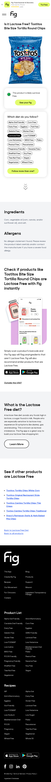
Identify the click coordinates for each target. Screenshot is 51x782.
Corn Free (32, 122)
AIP (5, 691)
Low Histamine (14, 140)
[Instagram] (11, 766)
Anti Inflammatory (33, 619)
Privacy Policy (31, 774)
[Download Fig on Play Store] (30, 755)
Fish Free (35, 127)
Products (29, 577)
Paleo (39, 140)
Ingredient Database (11, 778)
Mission (29, 587)
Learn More (17, 443)
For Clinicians (10, 592)
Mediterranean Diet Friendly (34, 648)
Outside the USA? (13, 382)
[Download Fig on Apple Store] (12, 755)
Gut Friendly (9, 705)
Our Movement (10, 587)
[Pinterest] (25, 766)
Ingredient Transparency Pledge (36, 593)
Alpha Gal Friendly (16, 122)
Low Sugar (30, 715)
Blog (27, 572)
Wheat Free (27, 162)
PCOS (7, 724)
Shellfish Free (14, 153)
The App (7, 572)
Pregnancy (8, 729)
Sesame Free (34, 149)
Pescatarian (28, 144)
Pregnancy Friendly (16, 149)
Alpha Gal (30, 691)
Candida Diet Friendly (13, 623)
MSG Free (29, 140)
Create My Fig (10, 577)
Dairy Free (12, 127)
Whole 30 (30, 738)
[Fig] (13, 14)
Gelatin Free (13, 131)
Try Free (44, 5)
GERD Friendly (31, 633)
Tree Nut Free (14, 158)
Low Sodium (9, 715)
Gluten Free (28, 131)
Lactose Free (14, 135)
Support (29, 582)
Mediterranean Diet (12, 720)
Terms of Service (19, 774)
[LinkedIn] (17, 766)
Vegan (26, 158)
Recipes (7, 582)
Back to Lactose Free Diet (16, 530)
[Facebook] (5, 766)
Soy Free (27, 153)
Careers (7, 598)
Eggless (24, 127)
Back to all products (13, 533)
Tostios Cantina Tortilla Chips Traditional (26, 511)
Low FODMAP (30, 135)
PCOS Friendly (10, 656)
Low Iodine (8, 647)
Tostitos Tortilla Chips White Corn (23, 490)
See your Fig (25, 102)
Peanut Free (13, 144)
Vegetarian (13, 162)
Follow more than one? (23, 171)
